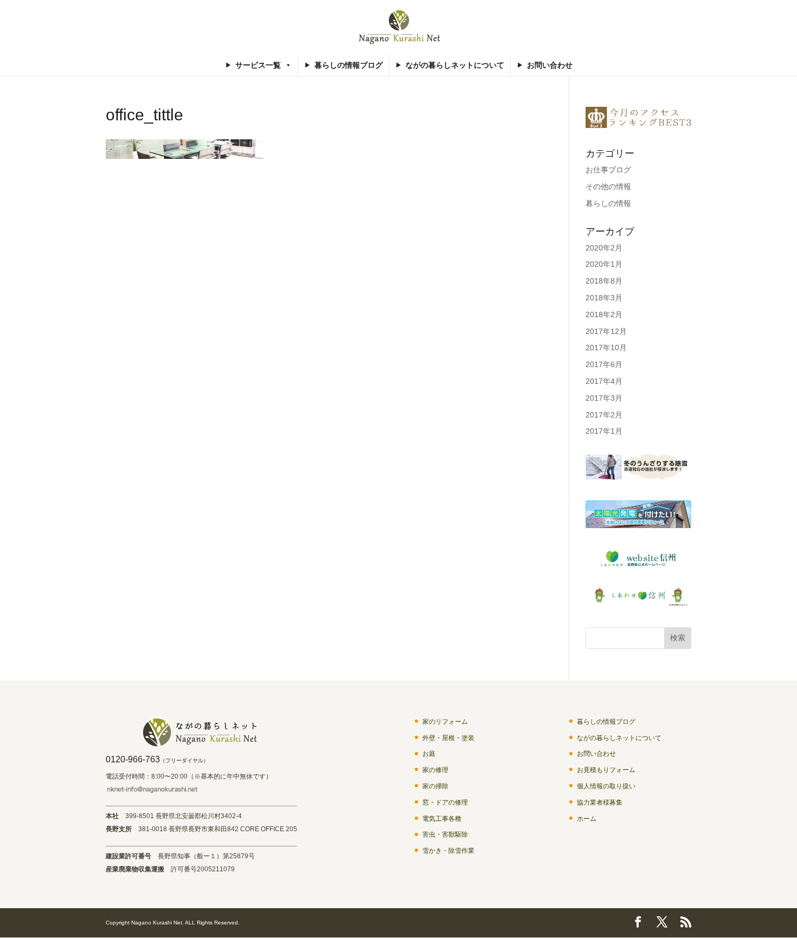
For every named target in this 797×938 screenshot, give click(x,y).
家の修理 (435, 770)
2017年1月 (604, 431)
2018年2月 (604, 314)
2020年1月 (604, 264)
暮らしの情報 (608, 203)
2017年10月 (606, 347)
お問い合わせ (550, 65)
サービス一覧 (258, 65)
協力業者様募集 (599, 802)
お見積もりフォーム (606, 770)
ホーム (586, 819)
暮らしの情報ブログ (348, 65)
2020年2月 (604, 247)
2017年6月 (604, 364)
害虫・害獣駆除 (445, 834)
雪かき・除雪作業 (448, 851)
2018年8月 (604, 281)
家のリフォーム (445, 721)
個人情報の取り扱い (606, 786)
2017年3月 (604, 398)
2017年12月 (606, 331)
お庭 (428, 753)
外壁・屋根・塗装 (448, 738)
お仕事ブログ (608, 169)
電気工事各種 (441, 819)
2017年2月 (604, 414)
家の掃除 (435, 786)
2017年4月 (604, 381)
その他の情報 (608, 186)
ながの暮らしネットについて (455, 65)
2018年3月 (604, 297)
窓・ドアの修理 (445, 802)
